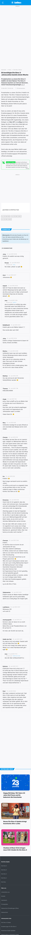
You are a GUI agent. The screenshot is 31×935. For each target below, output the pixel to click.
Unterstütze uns (5, 892)
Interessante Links (6, 918)
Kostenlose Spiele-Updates (8, 930)
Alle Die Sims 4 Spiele (16, 216)
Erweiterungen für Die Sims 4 (8, 926)
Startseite (3, 69)
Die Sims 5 (4, 865)
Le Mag (19, 122)
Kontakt (3, 896)
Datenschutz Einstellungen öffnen (10, 908)
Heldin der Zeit (16, 655)
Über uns (3, 888)
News (9, 69)
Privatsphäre (4, 904)
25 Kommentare (21, 88)
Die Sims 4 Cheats (6, 922)
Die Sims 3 (4, 874)
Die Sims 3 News (17, 69)
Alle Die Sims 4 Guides (6, 219)
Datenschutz (4, 912)
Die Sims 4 (4, 870)
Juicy (14, 264)
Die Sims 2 (4, 878)
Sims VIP (12, 122)
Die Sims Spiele (5, 861)
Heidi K (14, 302)
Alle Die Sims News (6, 216)
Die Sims (3, 882)
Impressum (4, 900)
